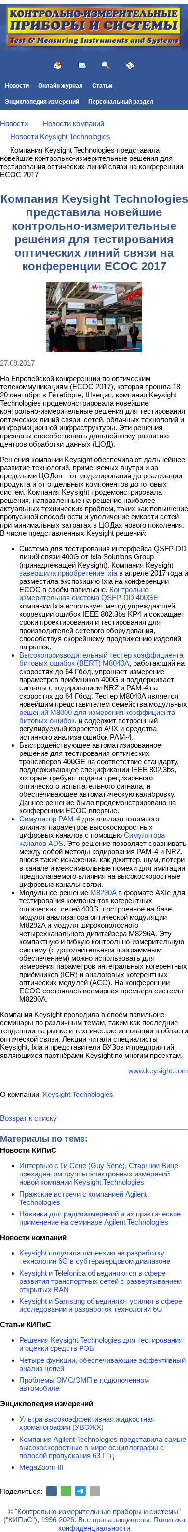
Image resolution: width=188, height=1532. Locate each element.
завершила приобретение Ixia (68, 573)
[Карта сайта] (130, 65)
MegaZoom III (41, 1467)
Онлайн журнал (60, 85)
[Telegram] (80, 1491)
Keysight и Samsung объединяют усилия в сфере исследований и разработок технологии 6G (100, 1305)
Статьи (102, 85)
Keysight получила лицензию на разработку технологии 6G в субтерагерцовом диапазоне (94, 1257)
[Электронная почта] (95, 1491)
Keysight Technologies (78, 1094)
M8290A (103, 892)
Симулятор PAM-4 (49, 819)
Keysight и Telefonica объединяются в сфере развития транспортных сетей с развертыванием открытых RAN (100, 1281)
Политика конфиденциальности (121, 1524)
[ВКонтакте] (51, 1491)
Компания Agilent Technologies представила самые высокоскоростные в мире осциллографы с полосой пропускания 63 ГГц (102, 1447)
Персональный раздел (121, 101)
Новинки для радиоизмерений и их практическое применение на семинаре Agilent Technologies (100, 1218)
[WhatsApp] (66, 1491)
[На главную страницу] (58, 65)
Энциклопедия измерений (42, 101)
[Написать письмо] (82, 65)
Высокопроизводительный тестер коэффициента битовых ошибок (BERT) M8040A (101, 659)
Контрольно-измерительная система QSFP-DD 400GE (88, 593)
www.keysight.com (158, 1071)
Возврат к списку (28, 1118)
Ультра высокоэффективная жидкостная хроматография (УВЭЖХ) (87, 1423)
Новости (17, 85)
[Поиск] (106, 65)
